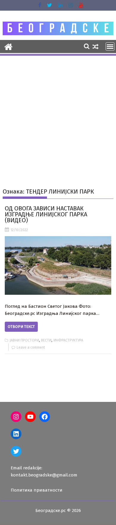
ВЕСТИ (46, 340)
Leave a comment (31, 347)
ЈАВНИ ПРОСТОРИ (24, 340)
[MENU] (110, 46)
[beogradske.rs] (8, 46)
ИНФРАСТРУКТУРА (68, 340)
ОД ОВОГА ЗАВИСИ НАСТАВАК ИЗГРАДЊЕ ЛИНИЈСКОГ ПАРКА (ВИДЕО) (46, 214)
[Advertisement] (58, 117)
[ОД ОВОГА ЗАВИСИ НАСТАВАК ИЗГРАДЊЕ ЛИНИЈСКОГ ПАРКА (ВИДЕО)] (58, 265)
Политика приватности (36, 490)
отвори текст (21, 326)
